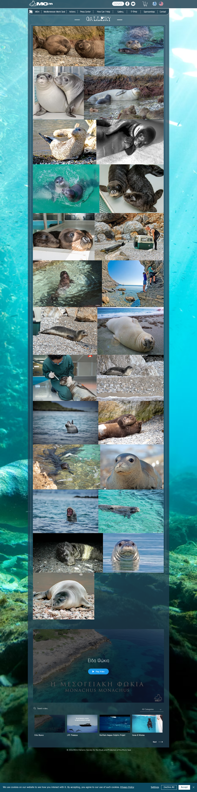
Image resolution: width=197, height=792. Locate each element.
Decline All (169, 787)
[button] (145, 3)
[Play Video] (49, 725)
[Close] (193, 787)
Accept (184, 787)
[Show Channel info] (161, 625)
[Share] (154, 625)
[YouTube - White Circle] (133, 4)
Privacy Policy (127, 787)
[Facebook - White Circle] (127, 4)
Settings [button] (155, 787)
